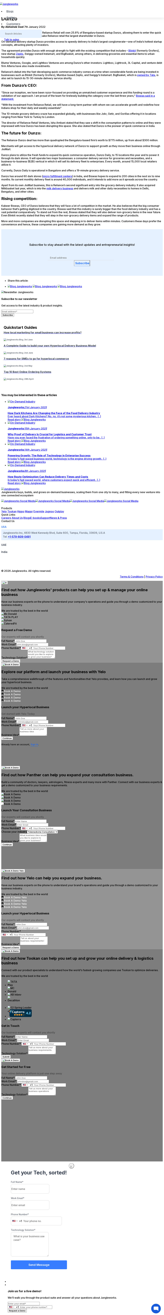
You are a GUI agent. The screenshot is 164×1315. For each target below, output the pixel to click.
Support (45, 517)
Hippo (20, 511)
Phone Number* (11, 648)
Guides (10, 17)
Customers (13, 23)
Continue (7, 738)
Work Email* (8, 644)
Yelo (4, 511)
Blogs (9, 11)
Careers (6, 517)
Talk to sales (11, 39)
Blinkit (132, 50)
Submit (6, 1056)
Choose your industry (14, 831)
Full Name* (8, 640)
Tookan (11, 511)
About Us (17, 517)
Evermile (38, 511)
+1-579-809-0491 (19, 536)
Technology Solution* (14, 657)
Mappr (29, 511)
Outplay (59, 511)
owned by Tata (146, 75)
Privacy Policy (154, 576)
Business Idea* (10, 734)
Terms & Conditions (132, 576)
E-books (35, 517)
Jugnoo (49, 511)
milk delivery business (59, 188)
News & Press (58, 517)
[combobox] (26, 648)
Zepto (19, 53)
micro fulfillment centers (57, 176)
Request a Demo (11, 661)
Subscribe (82, 263)
